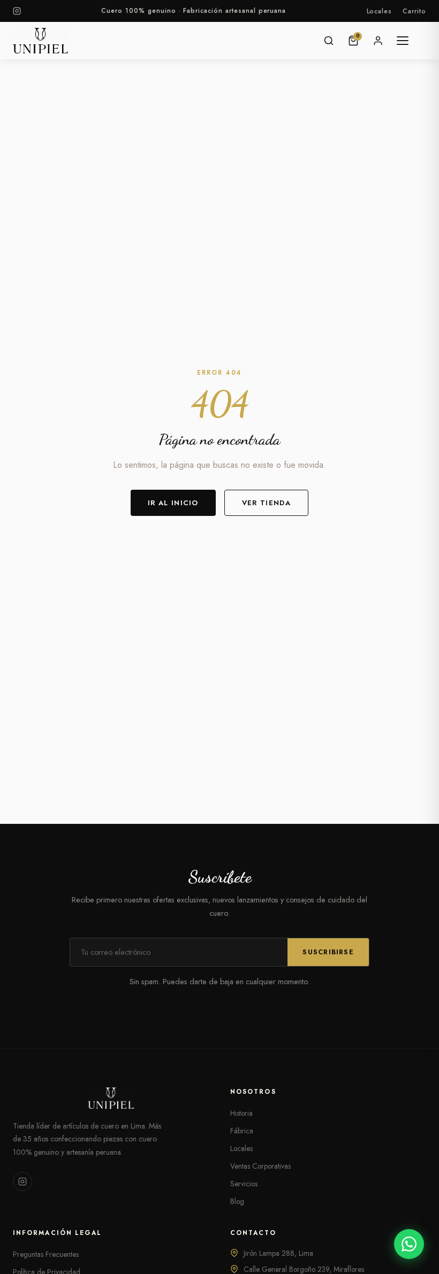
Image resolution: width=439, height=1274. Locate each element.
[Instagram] (17, 11)
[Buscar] (328, 40)
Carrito (414, 11)
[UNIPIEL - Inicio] (40, 40)
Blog (237, 1201)
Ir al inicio (173, 503)
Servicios (244, 1183)
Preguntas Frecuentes (46, 1254)
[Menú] (402, 40)
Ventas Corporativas (260, 1166)
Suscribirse (328, 952)
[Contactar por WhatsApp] (409, 1244)
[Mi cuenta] (378, 40)
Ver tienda (266, 503)
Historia (241, 1113)
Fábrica (241, 1130)
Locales (379, 11)
